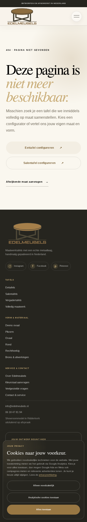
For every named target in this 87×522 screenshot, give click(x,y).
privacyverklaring (48, 475)
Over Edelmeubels (15, 375)
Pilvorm (9, 331)
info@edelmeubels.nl (17, 406)
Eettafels (10, 287)
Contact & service (15, 395)
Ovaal (8, 338)
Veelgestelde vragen (16, 388)
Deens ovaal (12, 325)
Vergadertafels (13, 300)
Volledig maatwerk (15, 306)
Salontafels (11, 294)
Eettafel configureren (43, 147)
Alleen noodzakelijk (43, 485)
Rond (8, 344)
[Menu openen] (76, 16)
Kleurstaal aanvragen (17, 382)
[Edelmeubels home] (22, 16)
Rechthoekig (12, 350)
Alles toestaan (43, 509)
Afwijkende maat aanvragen (27, 181)
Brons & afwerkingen (17, 357)
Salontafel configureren (43, 163)
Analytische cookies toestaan (43, 497)
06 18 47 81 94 (13, 412)
